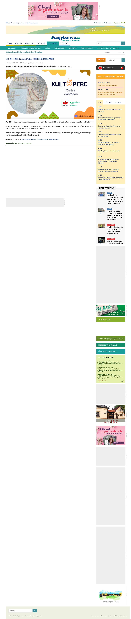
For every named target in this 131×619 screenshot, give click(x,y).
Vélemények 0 (27, 63)
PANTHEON (72, 48)
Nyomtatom (35, 63)
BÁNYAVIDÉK (30, 43)
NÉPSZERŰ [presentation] (108, 102)
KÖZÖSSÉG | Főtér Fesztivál (107, 345)
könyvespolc (20, 23)
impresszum (95, 616)
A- (42, 63)
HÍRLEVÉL (101, 60)
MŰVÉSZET (64, 43)
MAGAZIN (18, 43)
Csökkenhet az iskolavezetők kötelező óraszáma (24, 52)
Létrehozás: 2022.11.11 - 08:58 (14, 63)
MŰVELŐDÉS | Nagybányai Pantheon (110, 339)
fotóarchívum (10, 23)
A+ (40, 63)
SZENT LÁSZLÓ (60, 48)
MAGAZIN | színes (104, 319)
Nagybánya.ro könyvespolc (108, 48)
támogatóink (113, 616)
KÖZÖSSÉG (41, 43)
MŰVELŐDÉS (52, 43)
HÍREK (9, 43)
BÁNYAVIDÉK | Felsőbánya (107, 351)
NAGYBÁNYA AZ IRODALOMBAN (30, 48)
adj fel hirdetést (102, 381)
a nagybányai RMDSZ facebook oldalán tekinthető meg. (40, 139)
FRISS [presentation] (100, 102)
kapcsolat (104, 616)
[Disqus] (50, 171)
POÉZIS (47, 48)
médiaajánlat (123, 616)
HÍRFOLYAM (11, 48)
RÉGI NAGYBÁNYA (87, 48)
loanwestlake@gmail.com (105, 361)
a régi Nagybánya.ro (31, 23)
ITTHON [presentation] (118, 102)
